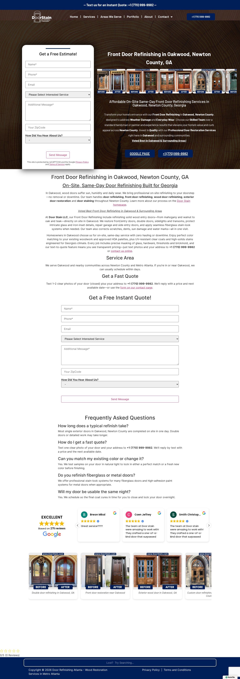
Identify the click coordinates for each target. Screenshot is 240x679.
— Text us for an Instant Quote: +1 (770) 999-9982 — (120, 5)
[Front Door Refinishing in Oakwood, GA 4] (123, 81)
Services (89, 16)
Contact (163, 16)
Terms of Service (57, 164)
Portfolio (133, 16)
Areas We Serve (110, 16)
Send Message (58, 155)
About (148, 16)
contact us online (121, 251)
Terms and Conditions (177, 669)
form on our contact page (136, 287)
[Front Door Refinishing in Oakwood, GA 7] (223, 81)
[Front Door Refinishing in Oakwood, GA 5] (156, 81)
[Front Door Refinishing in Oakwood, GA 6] (190, 81)
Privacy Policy (82, 162)
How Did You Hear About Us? (44, 135)
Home (74, 16)
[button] (208, 525)
